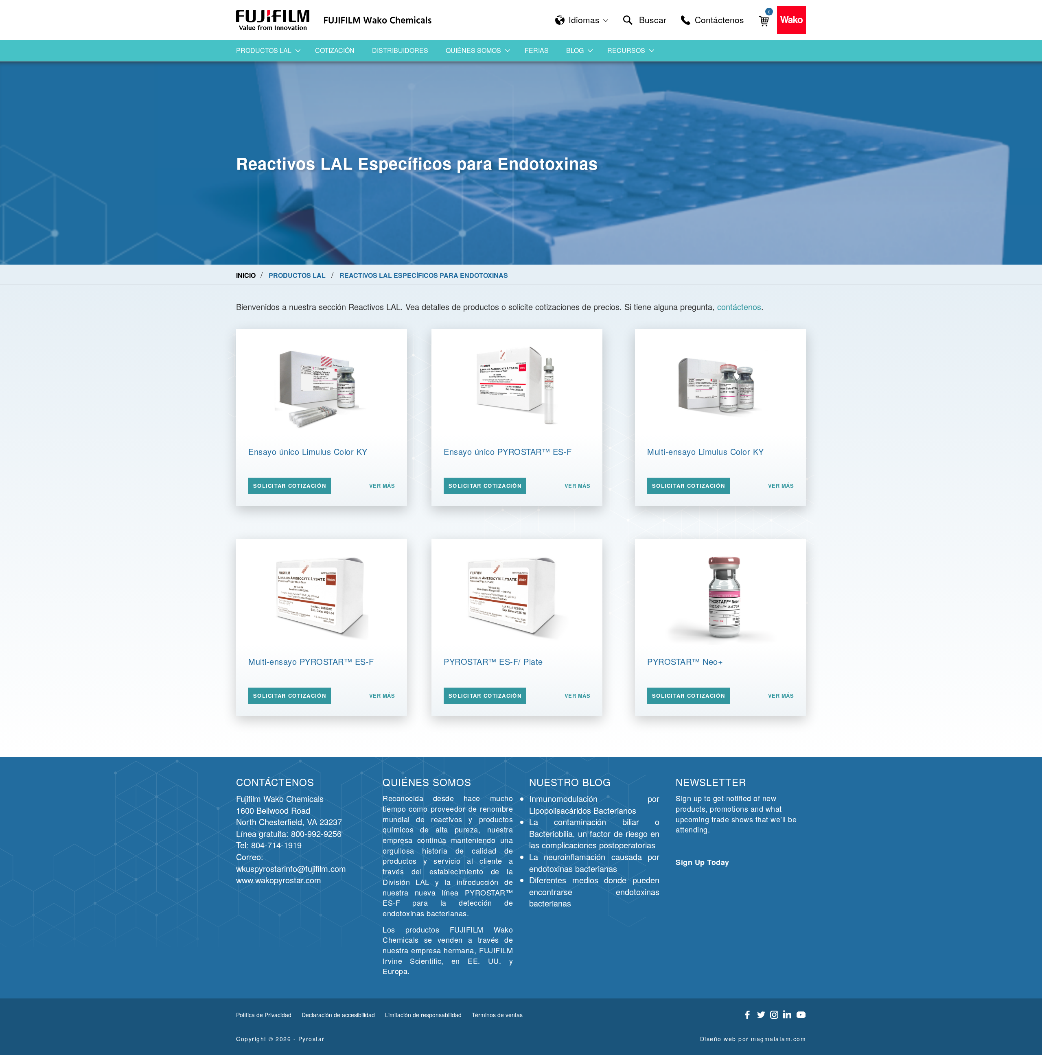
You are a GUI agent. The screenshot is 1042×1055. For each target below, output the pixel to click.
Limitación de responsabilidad (423, 1015)
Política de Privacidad (263, 1015)
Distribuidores (400, 50)
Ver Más (382, 485)
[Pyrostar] (273, 20)
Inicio (246, 275)
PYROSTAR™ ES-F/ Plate (493, 661)
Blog (575, 50)
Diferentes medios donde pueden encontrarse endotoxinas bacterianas (594, 891)
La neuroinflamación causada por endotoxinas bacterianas (594, 862)
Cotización (335, 50)
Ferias (537, 50)
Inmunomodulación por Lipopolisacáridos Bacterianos (594, 804)
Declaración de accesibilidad (338, 1015)
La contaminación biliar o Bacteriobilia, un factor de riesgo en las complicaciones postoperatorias (594, 833)
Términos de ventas (497, 1015)
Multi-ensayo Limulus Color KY (705, 451)
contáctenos (739, 306)
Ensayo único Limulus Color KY (308, 451)
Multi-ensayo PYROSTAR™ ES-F (311, 661)
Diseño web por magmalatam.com (753, 1039)
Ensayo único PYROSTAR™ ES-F (508, 451)
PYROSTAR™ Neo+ (685, 661)
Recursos (626, 50)
